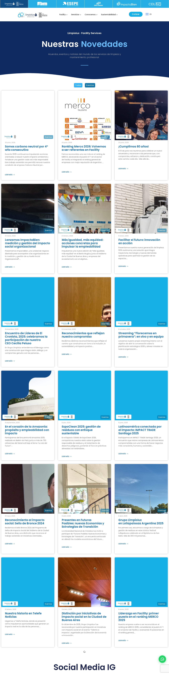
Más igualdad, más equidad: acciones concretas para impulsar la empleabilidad (82, 244)
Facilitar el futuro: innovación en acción (139, 242)
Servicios (75, 14)
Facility (62, 14)
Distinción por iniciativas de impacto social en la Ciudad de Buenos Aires (84, 623)
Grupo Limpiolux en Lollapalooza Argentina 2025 (140, 526)
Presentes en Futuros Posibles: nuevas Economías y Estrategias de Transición (83, 528)
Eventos (90, 85)
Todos (78, 85)
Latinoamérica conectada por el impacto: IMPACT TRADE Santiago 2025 (140, 433)
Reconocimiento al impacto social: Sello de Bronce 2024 (24, 526)
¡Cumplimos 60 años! (134, 146)
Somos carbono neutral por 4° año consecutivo (26, 148)
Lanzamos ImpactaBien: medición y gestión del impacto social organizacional (27, 244)
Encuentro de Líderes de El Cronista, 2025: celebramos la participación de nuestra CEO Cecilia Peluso (26, 341)
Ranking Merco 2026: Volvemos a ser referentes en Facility (84, 148)
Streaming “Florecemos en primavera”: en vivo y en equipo (141, 337)
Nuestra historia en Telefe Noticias (23, 621)
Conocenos (90, 14)
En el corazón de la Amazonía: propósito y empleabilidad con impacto (27, 433)
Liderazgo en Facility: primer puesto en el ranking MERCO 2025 (138, 623)
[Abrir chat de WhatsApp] (162, 659)
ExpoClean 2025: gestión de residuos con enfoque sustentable (81, 433)
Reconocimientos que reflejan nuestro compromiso (83, 337)
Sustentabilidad (108, 14)
